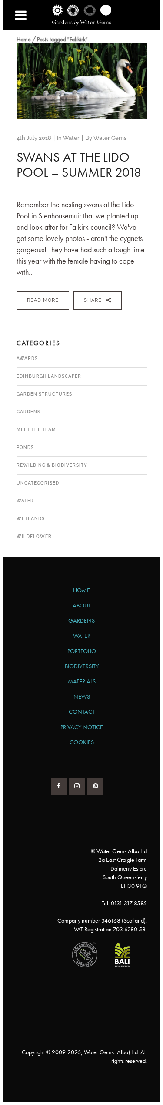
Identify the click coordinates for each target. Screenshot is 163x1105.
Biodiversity (82, 666)
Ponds (25, 447)
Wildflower (34, 536)
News (81, 696)
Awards (27, 358)
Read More (43, 300)
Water (71, 138)
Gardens (28, 411)
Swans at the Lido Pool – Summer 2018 (79, 165)
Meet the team (36, 429)
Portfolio (81, 651)
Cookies (82, 742)
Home (24, 39)
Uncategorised (38, 483)
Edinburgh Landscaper (49, 376)
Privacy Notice (81, 727)
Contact (82, 712)
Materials (82, 681)
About (82, 605)
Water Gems (109, 138)
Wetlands (31, 518)
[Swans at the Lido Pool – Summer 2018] (82, 81)
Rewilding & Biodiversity (52, 465)
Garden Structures (44, 394)
